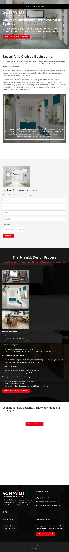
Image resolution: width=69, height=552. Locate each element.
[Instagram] (6, 511)
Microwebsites (33, 545)
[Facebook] (3, 511)
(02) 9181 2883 (38, 6)
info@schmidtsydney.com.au (48, 502)
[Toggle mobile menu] (28, 12)
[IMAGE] (15, 270)
